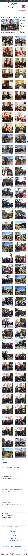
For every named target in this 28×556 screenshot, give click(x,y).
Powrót (3, 459)
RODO (26, 553)
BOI (14, 0)
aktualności (5, 462)
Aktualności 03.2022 (5, 465)
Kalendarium (13, 10)
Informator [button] (8, 10)
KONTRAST (11, 2)
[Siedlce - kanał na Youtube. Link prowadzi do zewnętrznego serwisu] (27, 141)
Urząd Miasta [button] (18, 11)
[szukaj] (22, 11)
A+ (17, 2)
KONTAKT (7, 0)
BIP (11, 0)
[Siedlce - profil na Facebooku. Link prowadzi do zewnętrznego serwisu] (27, 140)
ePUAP (18, 0)
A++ (18, 2)
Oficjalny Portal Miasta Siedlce (5, 7)
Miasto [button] (3, 10)
